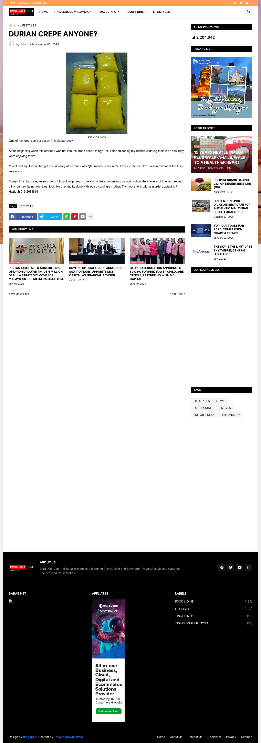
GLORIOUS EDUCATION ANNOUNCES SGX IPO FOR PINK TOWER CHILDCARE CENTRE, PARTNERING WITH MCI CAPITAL (157, 273)
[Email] (82, 216)
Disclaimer (214, 737)
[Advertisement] (221, 485)
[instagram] (248, 567)
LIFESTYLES (161, 11)
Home (12, 2)
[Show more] (90, 216)
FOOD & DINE (135, 11)
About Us (24, 2)
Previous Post (20, 293)
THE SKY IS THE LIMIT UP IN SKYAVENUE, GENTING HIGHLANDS (233, 250)
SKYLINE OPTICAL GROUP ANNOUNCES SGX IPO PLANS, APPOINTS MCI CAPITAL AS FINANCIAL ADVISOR (96, 271)
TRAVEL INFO (107, 11)
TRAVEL (221, 401)
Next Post (176, 293)
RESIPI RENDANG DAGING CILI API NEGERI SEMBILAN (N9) (232, 183)
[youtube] (247, 3)
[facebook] (234, 3)
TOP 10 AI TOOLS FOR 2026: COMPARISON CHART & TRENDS (229, 229)
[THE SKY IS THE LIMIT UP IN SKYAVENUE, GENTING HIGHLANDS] (201, 251)
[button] (248, 11)
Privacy (231, 737)
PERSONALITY (230, 414)
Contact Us (39, 2)
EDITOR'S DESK (204, 414)
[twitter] (241, 3)
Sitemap (246, 737)
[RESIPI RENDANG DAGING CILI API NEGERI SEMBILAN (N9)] (201, 184)
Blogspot (29, 737)
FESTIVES (224, 407)
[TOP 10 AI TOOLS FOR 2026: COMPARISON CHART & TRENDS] (201, 230)
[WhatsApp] (66, 216)
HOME (43, 11)
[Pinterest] (74, 216)
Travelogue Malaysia (68, 737)
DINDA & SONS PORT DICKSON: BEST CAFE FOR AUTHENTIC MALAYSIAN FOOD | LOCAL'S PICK (232, 206)
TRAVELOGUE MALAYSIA (71, 11)
